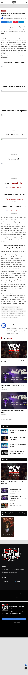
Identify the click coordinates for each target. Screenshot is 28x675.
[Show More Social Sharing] (25, 22)
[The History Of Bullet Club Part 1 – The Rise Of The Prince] (4, 452)
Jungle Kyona (19, 309)
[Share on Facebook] (4, 22)
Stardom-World (10, 315)
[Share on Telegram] (21, 22)
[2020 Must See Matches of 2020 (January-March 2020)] (4, 505)
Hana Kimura (5, 309)
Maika (8, 311)
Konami (3, 311)
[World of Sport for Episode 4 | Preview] (4, 445)
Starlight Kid (18, 315)
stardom (4, 315)
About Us (18, 593)
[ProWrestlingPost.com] (14, 2)
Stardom (9, 26)
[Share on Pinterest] (15, 22)
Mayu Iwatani (14, 311)
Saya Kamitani (20, 313)
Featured (4, 10)
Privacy (13, 593)
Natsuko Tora (5, 313)
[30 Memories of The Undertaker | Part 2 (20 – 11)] (14, 374)
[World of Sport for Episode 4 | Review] (4, 431)
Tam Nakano (4, 317)
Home (3, 6)
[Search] (26, 2)
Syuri (23, 315)
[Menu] (2, 2)
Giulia (18, 307)
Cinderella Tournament (10, 307)
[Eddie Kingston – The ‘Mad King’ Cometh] (4, 438)
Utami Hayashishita (13, 317)
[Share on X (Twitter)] (9, 22)
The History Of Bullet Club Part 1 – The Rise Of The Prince (17, 453)
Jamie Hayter (17, 183)
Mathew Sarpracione (9, 18)
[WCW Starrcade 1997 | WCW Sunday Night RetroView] (14, 349)
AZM (3, 307)
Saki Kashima (12, 313)
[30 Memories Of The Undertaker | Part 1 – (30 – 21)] (14, 400)
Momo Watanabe (22, 311)
